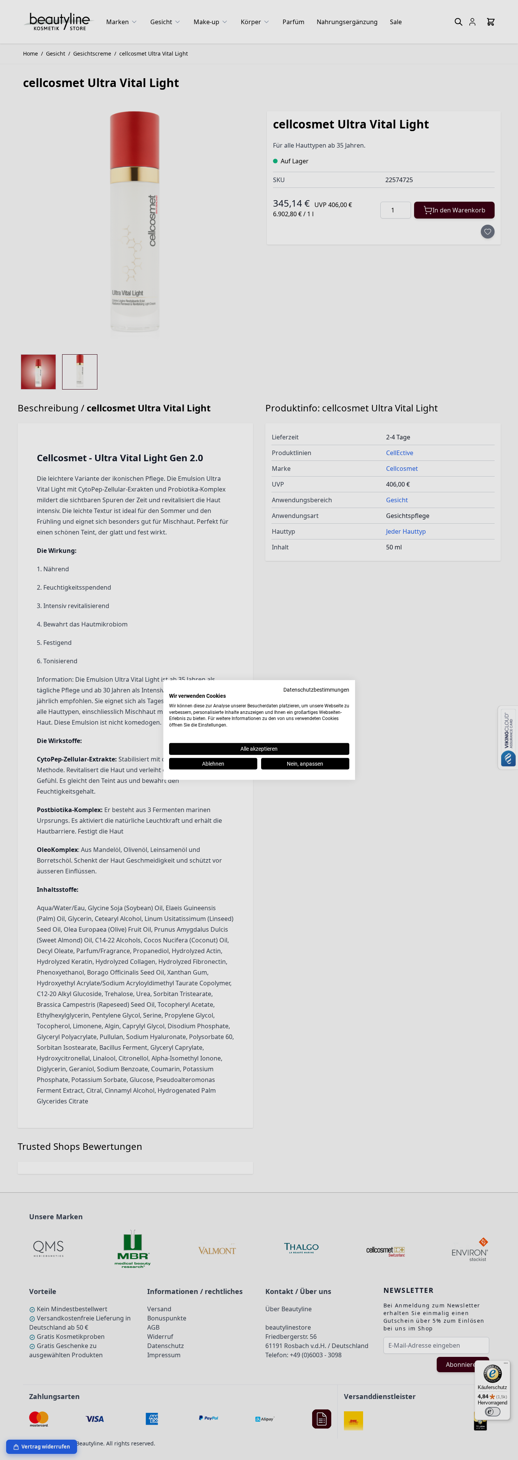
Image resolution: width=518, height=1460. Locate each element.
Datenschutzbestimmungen (316, 690)
